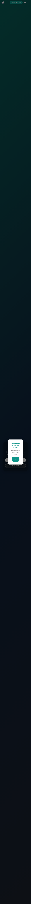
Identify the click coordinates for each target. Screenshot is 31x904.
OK (15, 459)
